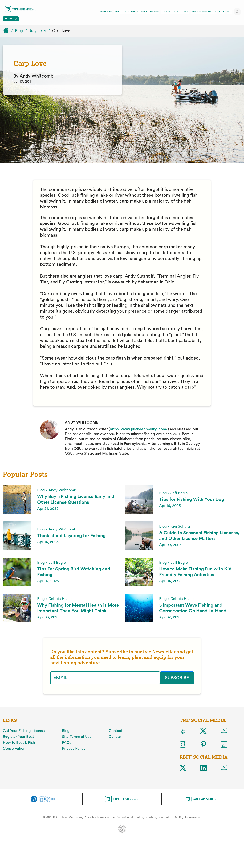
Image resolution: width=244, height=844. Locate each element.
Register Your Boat (148, 11)
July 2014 (37, 30)
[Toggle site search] (237, 11)
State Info (106, 11)
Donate (115, 737)
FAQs (66, 743)
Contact (115, 731)
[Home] (7, 30)
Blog (222, 11)
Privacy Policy (73, 748)
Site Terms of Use (77, 737)
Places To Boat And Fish (204, 11)
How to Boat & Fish (19, 743)
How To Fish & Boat (124, 11)
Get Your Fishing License (175, 11)
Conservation (14, 748)
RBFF (229, 11)
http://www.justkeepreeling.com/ (139, 429)
